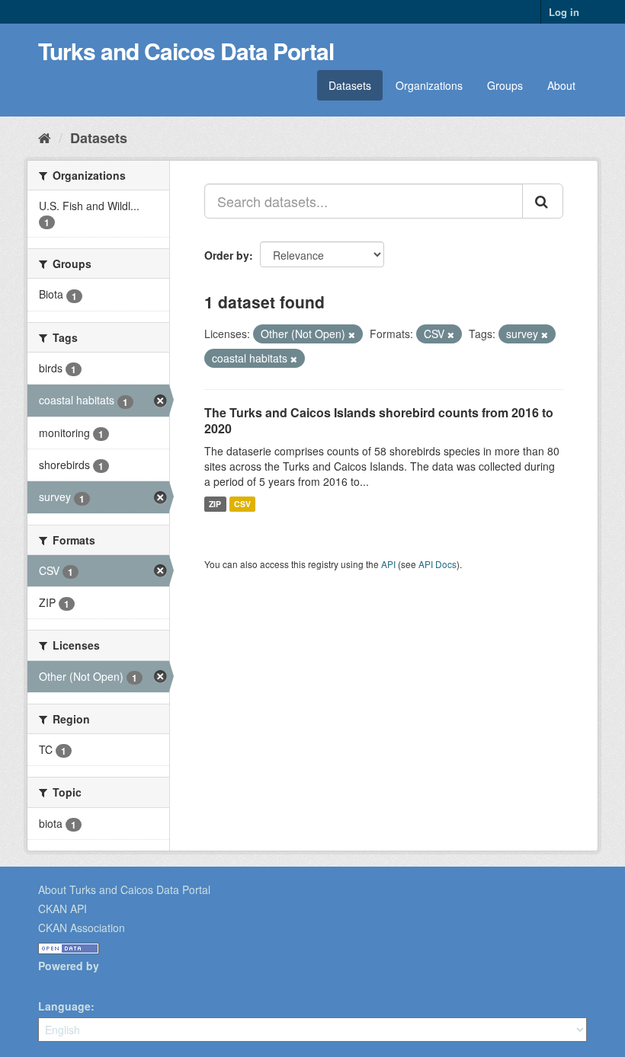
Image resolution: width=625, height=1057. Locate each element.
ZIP (215, 503)
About (561, 85)
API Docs (437, 563)
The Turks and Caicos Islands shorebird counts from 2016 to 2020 (378, 420)
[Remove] (351, 334)
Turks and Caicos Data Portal (186, 50)
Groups (505, 85)
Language (64, 1006)
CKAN (64, 983)
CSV (242, 503)
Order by (226, 255)
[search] (542, 201)
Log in (564, 12)
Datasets (350, 85)
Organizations (429, 85)
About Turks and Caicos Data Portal (124, 889)
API (388, 563)
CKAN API (62, 908)
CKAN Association (81, 927)
